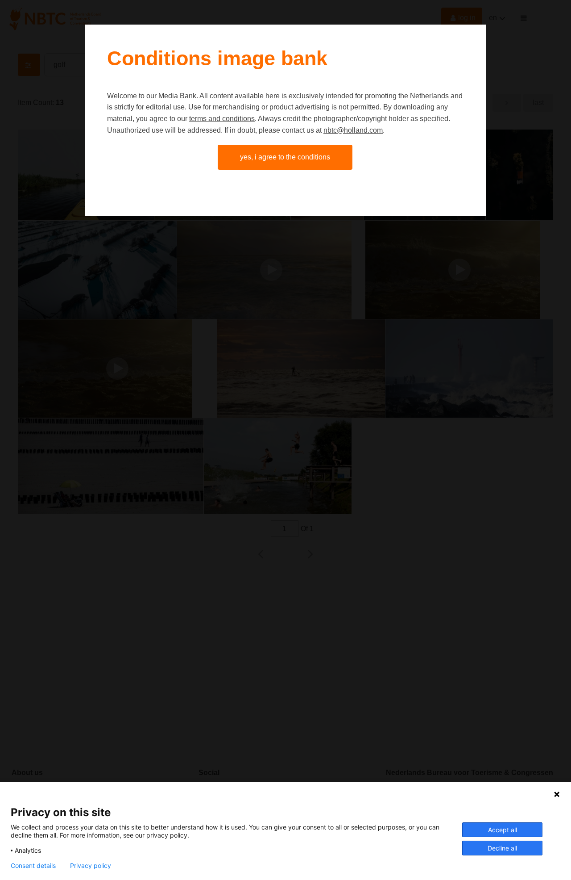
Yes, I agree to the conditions (285, 157)
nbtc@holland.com (353, 130)
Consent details (33, 865)
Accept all (502, 830)
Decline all (502, 848)
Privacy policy (90, 865)
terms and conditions (222, 118)
